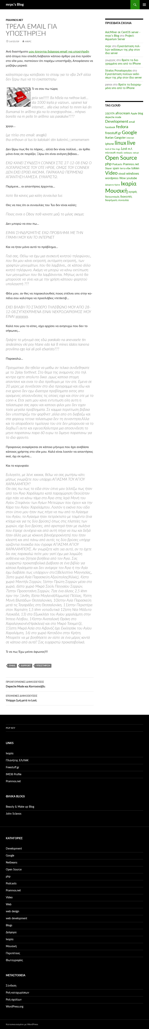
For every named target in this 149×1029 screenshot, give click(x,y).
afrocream (122, 113)
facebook (110, 127)
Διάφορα (11, 932)
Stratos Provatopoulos (118, 70)
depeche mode (113, 117)
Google (129, 132)
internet (130, 138)
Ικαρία (128, 184)
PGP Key (10, 728)
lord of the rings (112, 149)
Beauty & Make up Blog (20, 806)
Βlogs (9, 925)
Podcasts (117, 164)
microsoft (110, 153)
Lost (124, 148)
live (131, 143)
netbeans (128, 153)
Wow (122, 178)
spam (116, 168)
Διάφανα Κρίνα (112, 185)
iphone (109, 143)
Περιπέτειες (13, 953)
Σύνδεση (11, 985)
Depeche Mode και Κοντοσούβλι (25, 684)
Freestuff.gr (12, 767)
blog (140, 113)
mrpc (28, 41)
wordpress (112, 178)
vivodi (121, 174)
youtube (131, 178)
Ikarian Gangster (115, 137)
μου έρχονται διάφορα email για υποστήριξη (59, 51)
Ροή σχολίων (14, 999)
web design (12, 911)
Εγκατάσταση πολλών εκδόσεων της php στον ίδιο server (122, 50)
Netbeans (11, 862)
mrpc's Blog (15, 4)
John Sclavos (13, 813)
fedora (122, 127)
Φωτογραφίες (14, 960)
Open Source (121, 158)
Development (116, 121)
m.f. (130, 149)
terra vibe (125, 168)
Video (111, 173)
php (108, 164)
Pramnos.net (14, 20)
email (12, 666)
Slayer (108, 168)
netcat (136, 153)
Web (8, 904)
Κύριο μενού (144, 4)
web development (16, 918)
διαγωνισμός (112, 197)
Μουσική (116, 191)
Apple (134, 113)
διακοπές (126, 196)
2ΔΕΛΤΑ (110, 113)
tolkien (135, 168)
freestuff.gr (113, 133)
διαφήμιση (111, 200)
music (119, 153)
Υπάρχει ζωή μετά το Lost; (21, 698)
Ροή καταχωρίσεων (17, 992)
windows (132, 173)
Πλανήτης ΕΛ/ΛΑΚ (17, 760)
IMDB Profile (13, 774)
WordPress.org (14, 1006)
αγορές (132, 192)
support (26, 666)
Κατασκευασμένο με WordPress (22, 1024)
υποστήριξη (43, 666)
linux (120, 143)
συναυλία (123, 200)
